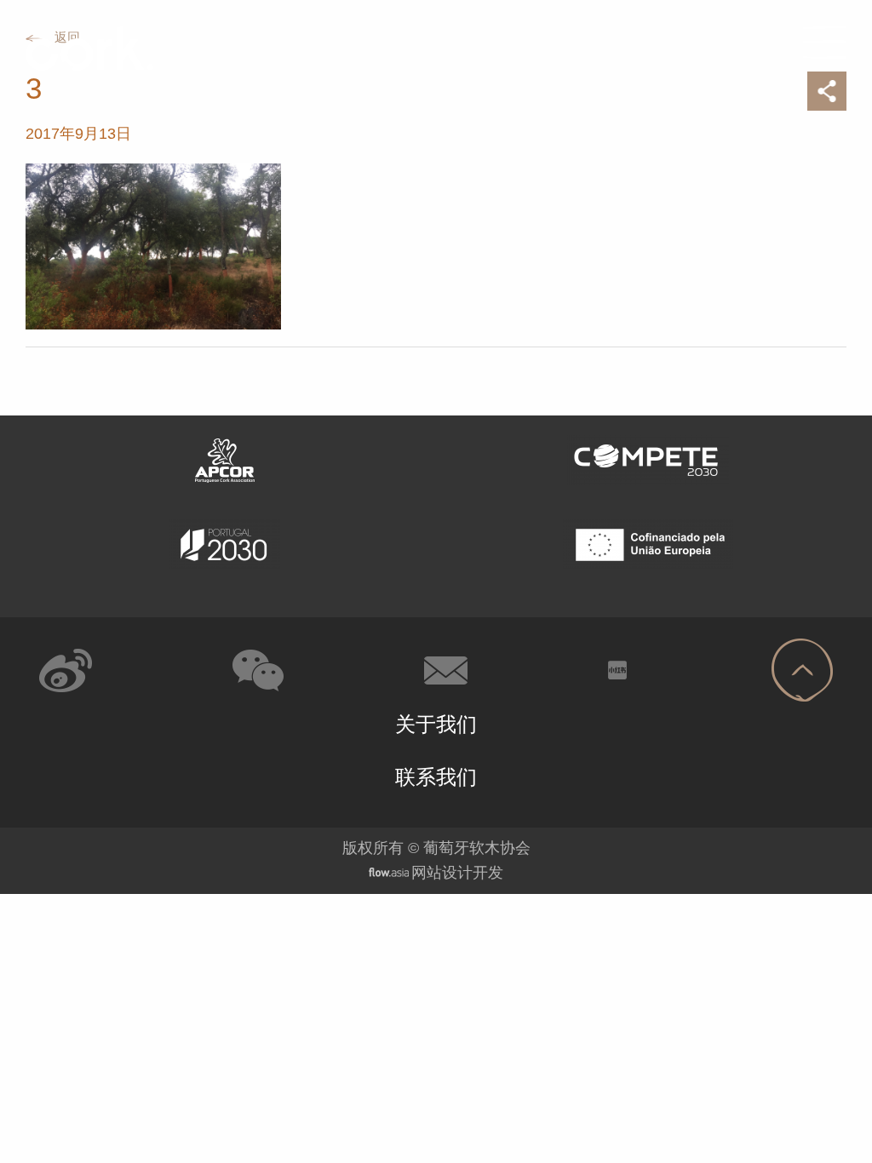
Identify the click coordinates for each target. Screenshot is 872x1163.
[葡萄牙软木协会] (83, 48)
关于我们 (436, 724)
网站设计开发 (457, 872)
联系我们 (436, 776)
